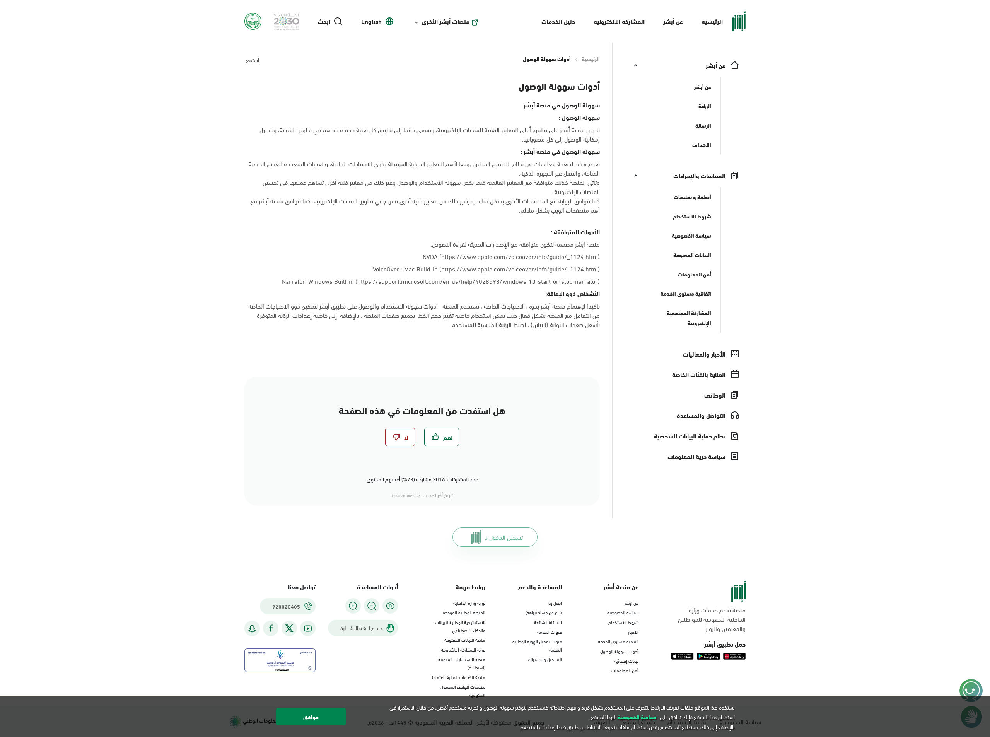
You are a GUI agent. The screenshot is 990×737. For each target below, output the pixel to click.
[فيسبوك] (270, 628)
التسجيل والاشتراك (545, 659)
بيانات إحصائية (626, 660)
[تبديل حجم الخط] (371, 606)
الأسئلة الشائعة (548, 622)
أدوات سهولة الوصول (619, 651)
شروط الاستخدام (623, 622)
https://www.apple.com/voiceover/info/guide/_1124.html (519, 268)
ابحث (324, 21)
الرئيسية (712, 21)
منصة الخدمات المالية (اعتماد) (458, 676)
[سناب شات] (252, 628)
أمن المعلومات (624, 670)
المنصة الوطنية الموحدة (464, 612)
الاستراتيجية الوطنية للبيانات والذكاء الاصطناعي (460, 626)
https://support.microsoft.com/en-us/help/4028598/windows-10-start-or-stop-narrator (477, 281)
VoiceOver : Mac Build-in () (486, 268)
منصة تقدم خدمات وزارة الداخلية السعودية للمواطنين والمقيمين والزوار (712, 619)
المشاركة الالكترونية (619, 21)
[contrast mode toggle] (390, 606)
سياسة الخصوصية (622, 612)
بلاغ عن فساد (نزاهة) (544, 612)
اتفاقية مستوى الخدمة (618, 641)
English (371, 21)
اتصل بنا (555, 602)
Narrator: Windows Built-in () (441, 281)
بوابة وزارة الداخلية (469, 602)
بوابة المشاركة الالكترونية (463, 649)
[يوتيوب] (307, 628)
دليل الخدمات (558, 21)
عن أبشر (673, 21)
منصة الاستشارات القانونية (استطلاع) (461, 663)
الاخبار (633, 631)
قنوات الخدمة (549, 631)
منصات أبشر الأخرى (445, 21)
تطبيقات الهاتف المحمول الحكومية (462, 690)
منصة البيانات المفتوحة (464, 639)
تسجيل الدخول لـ (504, 537)
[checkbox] (441, 437)
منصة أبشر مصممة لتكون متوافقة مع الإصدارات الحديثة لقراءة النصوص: (515, 244)
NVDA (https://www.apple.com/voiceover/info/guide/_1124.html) (511, 256)
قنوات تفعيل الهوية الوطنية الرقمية (537, 645)
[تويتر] (289, 628)
